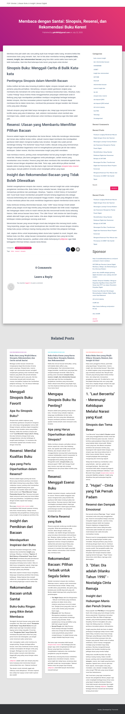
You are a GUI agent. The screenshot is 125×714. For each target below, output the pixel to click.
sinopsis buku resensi (70, 166)
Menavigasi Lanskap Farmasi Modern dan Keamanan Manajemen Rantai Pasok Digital (105, 145)
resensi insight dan (99, 88)
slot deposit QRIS (99, 99)
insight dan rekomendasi (101, 73)
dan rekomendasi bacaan (23, 247)
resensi (17, 251)
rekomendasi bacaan (100, 84)
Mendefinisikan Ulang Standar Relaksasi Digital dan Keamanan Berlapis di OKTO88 (104, 155)
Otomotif (96, 81)
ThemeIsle (115, 709)
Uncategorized (98, 118)
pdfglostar (64, 239)
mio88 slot (96, 302)
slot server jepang (99, 107)
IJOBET (96, 69)
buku (12, 251)
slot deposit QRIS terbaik (101, 103)
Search (95, 185)
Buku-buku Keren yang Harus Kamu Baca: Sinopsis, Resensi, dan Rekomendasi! (61, 358)
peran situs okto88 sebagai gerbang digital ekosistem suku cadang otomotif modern (105, 275)
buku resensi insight (100, 58)
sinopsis (23, 251)
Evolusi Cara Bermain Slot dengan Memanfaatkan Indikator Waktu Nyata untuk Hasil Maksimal (104, 293)
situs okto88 (96, 313)
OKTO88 (96, 77)
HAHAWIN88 (97, 65)
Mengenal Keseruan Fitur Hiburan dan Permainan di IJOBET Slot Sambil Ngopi (105, 176)
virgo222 (95, 321)
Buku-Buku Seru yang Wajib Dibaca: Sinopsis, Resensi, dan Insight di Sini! (99, 358)
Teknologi (96, 114)
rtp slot (96, 92)
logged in (28, 283)
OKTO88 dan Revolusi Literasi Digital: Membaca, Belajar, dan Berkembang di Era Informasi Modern (105, 267)
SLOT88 (96, 111)
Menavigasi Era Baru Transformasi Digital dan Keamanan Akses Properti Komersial (105, 166)
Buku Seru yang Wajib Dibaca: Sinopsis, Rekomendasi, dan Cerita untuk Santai (23, 358)
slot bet (95, 319)
